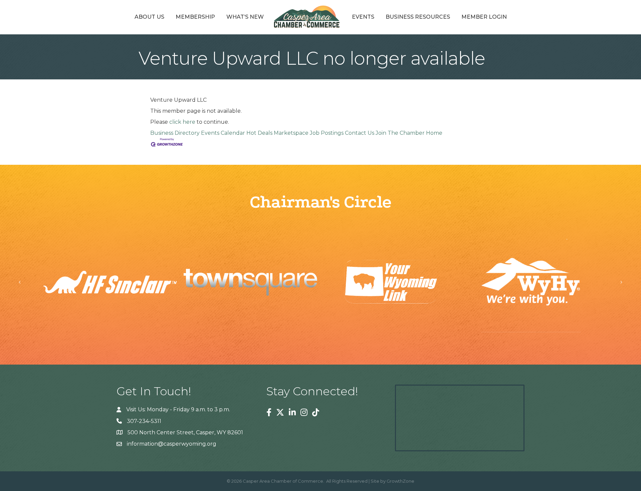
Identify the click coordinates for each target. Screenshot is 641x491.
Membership (195, 17)
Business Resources (418, 17)
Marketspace (291, 133)
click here (182, 122)
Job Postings (327, 133)
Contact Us (359, 133)
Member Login (484, 17)
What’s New (245, 17)
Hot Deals (259, 133)
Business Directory (175, 133)
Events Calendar (223, 133)
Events (363, 17)
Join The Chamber (400, 133)
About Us (149, 17)
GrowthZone (400, 481)
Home (434, 133)
